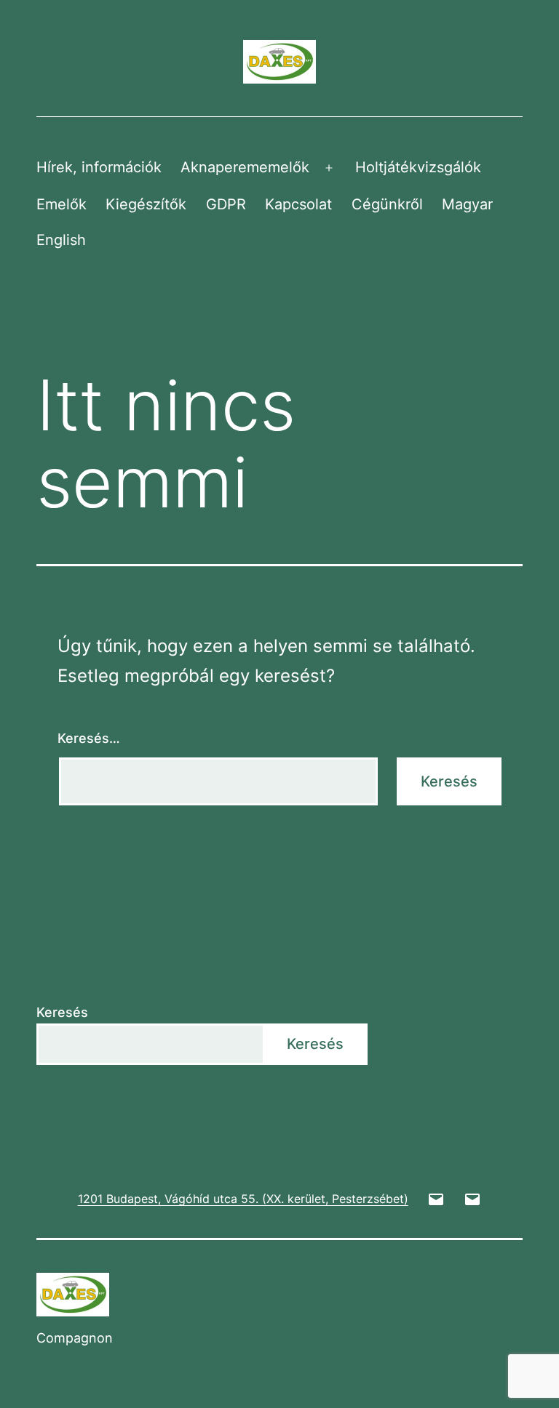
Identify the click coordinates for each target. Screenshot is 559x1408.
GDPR (226, 204)
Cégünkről (387, 204)
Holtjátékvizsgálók (418, 167)
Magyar (467, 204)
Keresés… (89, 738)
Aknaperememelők (245, 167)
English (61, 240)
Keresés (62, 1012)
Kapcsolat (298, 204)
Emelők (61, 204)
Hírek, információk (99, 167)
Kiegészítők (146, 204)
